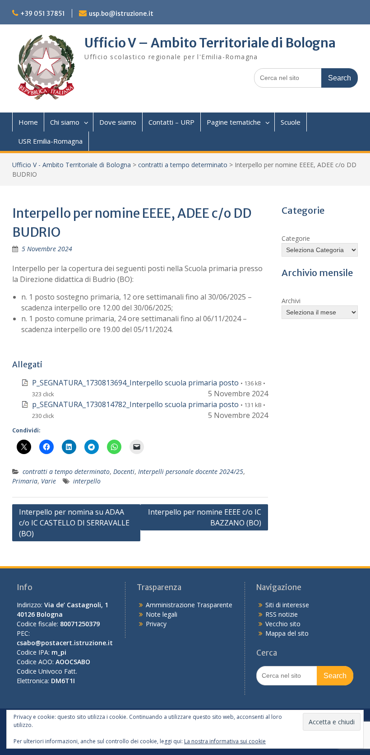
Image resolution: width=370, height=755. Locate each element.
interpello (87, 481)
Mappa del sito (287, 633)
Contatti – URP (171, 122)
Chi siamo (64, 122)
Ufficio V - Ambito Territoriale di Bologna (71, 164)
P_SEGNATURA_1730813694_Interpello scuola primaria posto (135, 383)
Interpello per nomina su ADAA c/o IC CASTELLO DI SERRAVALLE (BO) (74, 523)
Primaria (24, 481)
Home (28, 122)
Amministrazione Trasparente (189, 604)
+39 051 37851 (42, 13)
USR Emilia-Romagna (50, 140)
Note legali (161, 614)
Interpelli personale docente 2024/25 (190, 471)
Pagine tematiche (234, 122)
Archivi (291, 300)
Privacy (156, 623)
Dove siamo (117, 122)
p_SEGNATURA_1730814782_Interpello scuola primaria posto (135, 404)
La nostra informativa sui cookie (225, 741)
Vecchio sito (283, 623)
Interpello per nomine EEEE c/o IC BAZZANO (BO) (204, 517)
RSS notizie (281, 614)
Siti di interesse (287, 604)
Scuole (291, 122)
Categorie (296, 238)
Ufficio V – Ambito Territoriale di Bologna (210, 43)
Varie (48, 481)
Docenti (123, 471)
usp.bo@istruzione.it (121, 13)
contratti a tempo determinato (182, 164)
